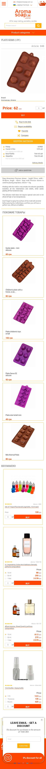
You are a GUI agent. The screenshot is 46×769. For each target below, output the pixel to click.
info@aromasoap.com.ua (24, 2)
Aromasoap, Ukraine (8, 100)
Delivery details (37, 163)
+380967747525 (22, 5)
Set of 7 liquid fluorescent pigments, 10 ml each (22, 507)
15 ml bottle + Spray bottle (14, 688)
